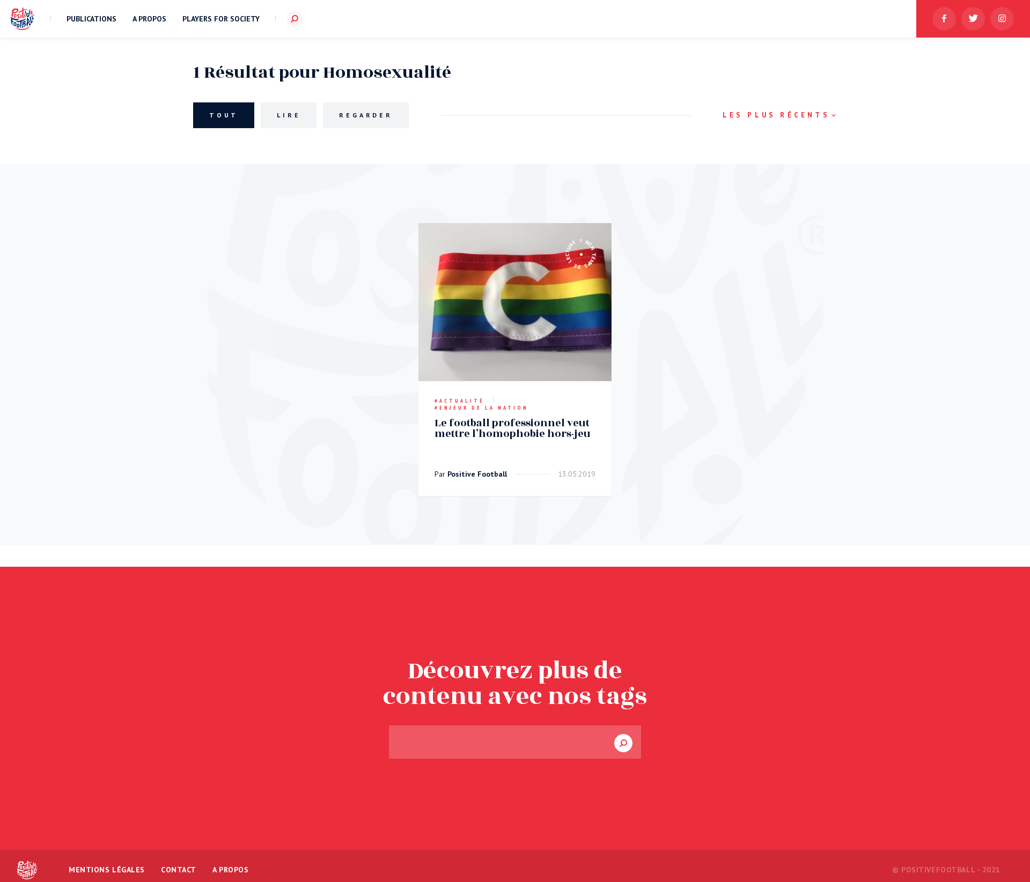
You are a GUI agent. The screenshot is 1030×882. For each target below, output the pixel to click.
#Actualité (459, 400)
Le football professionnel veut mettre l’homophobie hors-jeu (513, 428)
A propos (149, 19)
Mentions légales (107, 869)
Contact (178, 869)
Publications (91, 19)
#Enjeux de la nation (481, 407)
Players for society (221, 19)
